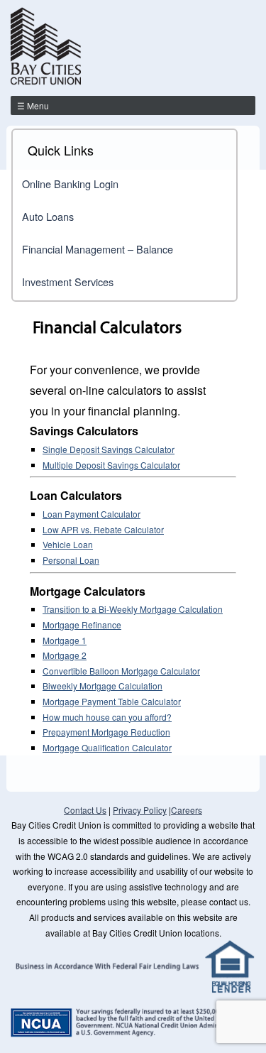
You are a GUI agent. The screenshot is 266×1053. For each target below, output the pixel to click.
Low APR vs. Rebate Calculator (103, 529)
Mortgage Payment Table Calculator (112, 701)
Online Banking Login (70, 183)
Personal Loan (71, 560)
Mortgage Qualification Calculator (107, 747)
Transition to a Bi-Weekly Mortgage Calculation (133, 609)
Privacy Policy (140, 810)
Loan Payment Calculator (91, 514)
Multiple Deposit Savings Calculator (111, 465)
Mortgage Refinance (82, 624)
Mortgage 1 (65, 640)
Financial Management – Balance (97, 248)
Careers (186, 810)
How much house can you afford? (107, 717)
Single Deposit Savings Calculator (108, 449)
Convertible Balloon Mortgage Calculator (121, 671)
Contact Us (85, 810)
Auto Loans (48, 216)
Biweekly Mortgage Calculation (102, 686)
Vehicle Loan (68, 544)
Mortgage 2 (65, 655)
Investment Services (67, 281)
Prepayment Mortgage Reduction (106, 732)
